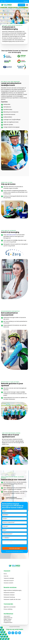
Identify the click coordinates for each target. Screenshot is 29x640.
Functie (5, 518)
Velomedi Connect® (9, 580)
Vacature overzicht (8, 583)
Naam (5, 511)
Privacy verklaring (8, 609)
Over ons (6, 576)
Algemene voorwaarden (10, 607)
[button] (9, 633)
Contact (26, 1)
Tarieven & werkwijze (9, 578)
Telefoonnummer (7, 534)
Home (5, 573)
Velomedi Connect (11, 234)
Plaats (5, 530)
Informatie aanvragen (14, 548)
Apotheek (5, 514)
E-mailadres (6, 537)
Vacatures (21, 4)
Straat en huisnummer (9, 522)
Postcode (5, 526)
